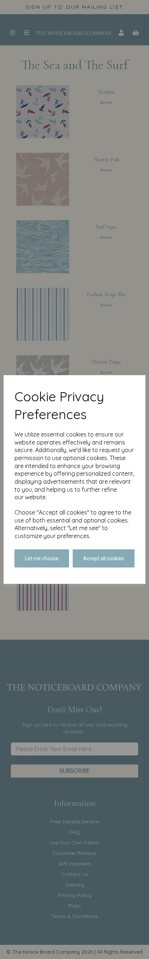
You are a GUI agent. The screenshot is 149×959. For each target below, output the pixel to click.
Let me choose (42, 558)
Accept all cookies (103, 558)
